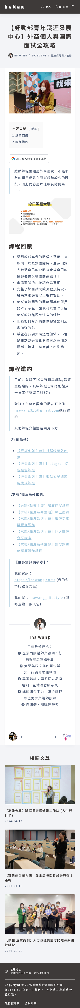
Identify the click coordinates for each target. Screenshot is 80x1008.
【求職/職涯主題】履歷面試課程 (43, 505)
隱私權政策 (12, 1003)
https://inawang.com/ (34, 579)
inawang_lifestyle (46, 597)
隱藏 (34, 129)
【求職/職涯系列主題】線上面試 (43, 512)
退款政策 (31, 1003)
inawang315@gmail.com (36, 410)
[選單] (73, 7)
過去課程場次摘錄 (61, 55)
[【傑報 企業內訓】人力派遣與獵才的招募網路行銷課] (40, 914)
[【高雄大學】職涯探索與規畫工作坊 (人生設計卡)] (40, 784)
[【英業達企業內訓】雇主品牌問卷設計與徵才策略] (40, 849)
